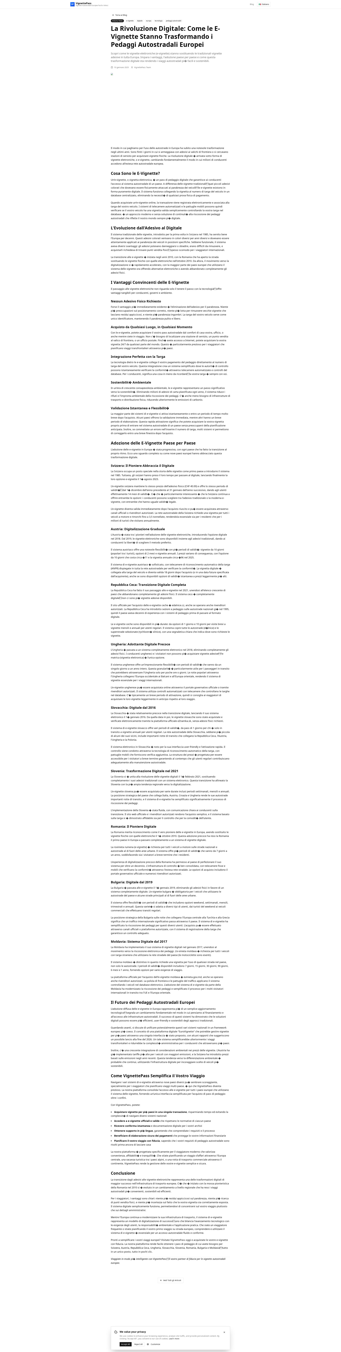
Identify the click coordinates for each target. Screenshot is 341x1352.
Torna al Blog (121, 15)
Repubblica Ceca (123, 590)
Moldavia (119, 947)
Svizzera (193, 234)
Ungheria (117, 649)
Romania (119, 832)
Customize (155, 1344)
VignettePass (177, 1240)
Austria (116, 534)
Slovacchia (120, 713)
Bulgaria (118, 887)
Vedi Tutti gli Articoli (172, 1280)
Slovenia (118, 776)
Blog (252, 4)
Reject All (138, 1344)
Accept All (125, 1344)
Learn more (174, 1338)
